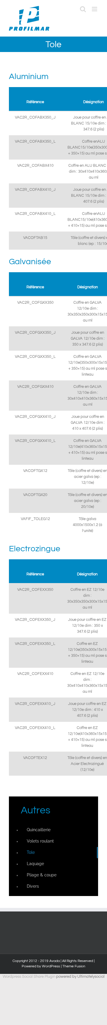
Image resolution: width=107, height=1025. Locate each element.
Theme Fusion (73, 966)
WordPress (51, 966)
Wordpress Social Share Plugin (29, 976)
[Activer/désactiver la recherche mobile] (83, 9)
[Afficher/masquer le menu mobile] (95, 9)
